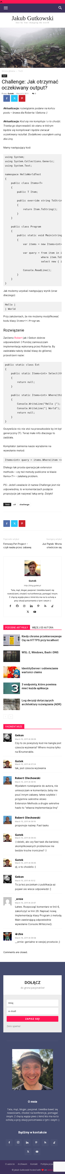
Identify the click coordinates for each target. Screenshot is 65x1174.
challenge (24, 504)
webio (50, 1169)
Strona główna (8, 71)
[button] (5, 8)
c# (14, 504)
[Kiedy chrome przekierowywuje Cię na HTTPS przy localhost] (11, 640)
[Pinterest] (22, 98)
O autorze (10, 1164)
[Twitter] (14, 98)
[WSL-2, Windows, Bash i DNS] (11, 656)
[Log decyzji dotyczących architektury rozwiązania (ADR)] (11, 704)
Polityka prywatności (50, 1164)
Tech (20, 71)
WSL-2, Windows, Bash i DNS (40, 652)
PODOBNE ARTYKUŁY (16, 627)
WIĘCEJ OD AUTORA (42, 627)
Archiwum (22, 1164)
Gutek (11, 93)
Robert (18, 337)
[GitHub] (18, 606)
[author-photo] (32, 576)
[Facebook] (6, 98)
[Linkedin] (32, 606)
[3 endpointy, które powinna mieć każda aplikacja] (11, 688)
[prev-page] (5, 717)
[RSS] (46, 606)
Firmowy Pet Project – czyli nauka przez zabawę (17, 545)
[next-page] (11, 717)
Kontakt (34, 1164)
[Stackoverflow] (53, 606)
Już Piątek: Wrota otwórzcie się (52, 545)
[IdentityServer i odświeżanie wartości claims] (11, 672)
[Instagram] (25, 606)
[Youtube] (36, 612)
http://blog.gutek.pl (32, 585)
